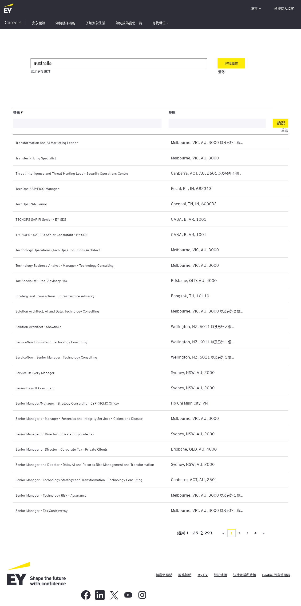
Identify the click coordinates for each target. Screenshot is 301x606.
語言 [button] (254, 9)
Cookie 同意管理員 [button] (276, 575)
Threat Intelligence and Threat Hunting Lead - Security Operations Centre (72, 173)
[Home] (8, 8)
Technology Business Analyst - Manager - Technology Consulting (65, 265)
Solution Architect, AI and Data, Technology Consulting (57, 311)
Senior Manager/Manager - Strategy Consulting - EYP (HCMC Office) (67, 403)
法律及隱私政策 (244, 575)
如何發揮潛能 (65, 23)
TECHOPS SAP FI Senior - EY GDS (41, 219)
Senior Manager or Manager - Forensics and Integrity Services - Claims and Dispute (79, 418)
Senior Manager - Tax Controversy (41, 510)
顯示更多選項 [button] (41, 71)
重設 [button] (284, 130)
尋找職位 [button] (159, 23)
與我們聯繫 (164, 575)
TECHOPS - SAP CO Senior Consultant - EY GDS (51, 234)
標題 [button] (17, 112)
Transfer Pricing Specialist (36, 158)
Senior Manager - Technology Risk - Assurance (51, 495)
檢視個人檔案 (284, 9)
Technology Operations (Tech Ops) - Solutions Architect (58, 250)
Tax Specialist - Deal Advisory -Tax (41, 280)
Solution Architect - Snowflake (38, 326)
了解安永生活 (95, 23)
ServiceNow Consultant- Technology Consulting (51, 342)
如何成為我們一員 (129, 23)
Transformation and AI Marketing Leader (47, 142)
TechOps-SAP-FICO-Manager (37, 188)
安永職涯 (38, 23)
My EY (203, 575)
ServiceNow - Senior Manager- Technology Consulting (56, 357)
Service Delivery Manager (35, 373)
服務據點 (184, 575)
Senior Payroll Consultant (35, 388)
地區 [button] (172, 112)
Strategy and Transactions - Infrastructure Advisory (55, 296)
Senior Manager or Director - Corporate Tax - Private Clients (62, 449)
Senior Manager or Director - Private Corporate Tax (55, 434)
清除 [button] (221, 72)
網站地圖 (220, 575)
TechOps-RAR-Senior (31, 204)
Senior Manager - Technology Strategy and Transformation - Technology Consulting (79, 480)
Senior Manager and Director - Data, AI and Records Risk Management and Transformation (85, 464)
